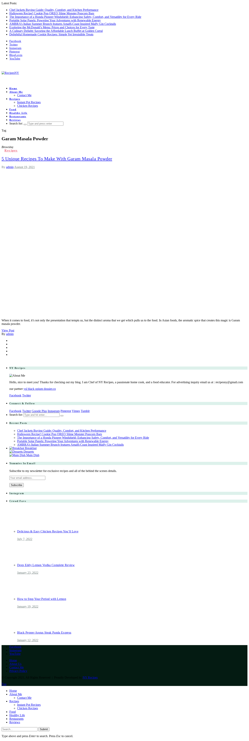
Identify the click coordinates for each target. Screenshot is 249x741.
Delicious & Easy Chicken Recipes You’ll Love (47, 531)
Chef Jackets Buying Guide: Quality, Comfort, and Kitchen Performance (53, 9)
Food (12, 109)
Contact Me (24, 95)
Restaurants (17, 116)
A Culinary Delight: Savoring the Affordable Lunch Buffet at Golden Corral (56, 30)
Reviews (15, 119)
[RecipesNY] (10, 73)
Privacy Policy (18, 671)
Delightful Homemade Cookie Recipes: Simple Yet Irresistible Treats (51, 34)
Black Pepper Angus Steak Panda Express (44, 632)
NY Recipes (90, 677)
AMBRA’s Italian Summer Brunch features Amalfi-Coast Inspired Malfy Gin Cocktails (62, 23)
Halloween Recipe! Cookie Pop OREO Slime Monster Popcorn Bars (51, 13)
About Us (15, 664)
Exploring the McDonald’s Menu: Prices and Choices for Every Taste (52, 27)
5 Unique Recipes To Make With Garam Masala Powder (57, 158)
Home (13, 88)
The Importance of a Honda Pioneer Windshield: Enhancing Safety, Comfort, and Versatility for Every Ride (75, 16)
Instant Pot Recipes (29, 102)
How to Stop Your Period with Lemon (41, 599)
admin (10, 167)
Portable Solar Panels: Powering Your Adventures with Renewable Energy (55, 20)
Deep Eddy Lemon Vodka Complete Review (46, 565)
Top (4, 684)
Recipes (14, 98)
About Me (16, 91)
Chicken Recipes (27, 105)
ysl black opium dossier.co (40, 388)
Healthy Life (18, 112)
